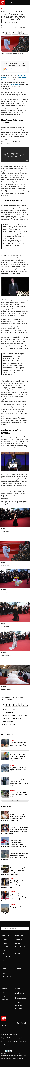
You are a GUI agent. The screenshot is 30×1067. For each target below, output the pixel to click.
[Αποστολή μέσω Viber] (16, 33)
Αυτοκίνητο (6, 980)
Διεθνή (17, 953)
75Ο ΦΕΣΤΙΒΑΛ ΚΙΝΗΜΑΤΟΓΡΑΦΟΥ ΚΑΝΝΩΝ (14, 715)
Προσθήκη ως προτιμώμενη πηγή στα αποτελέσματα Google (16, 69)
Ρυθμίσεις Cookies (6, 1038)
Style (4, 969)
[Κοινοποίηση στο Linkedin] (23, 33)
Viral (3, 960)
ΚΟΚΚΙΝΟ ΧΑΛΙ (6, 718)
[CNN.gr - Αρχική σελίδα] (3, 1018)
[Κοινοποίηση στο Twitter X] (9, 33)
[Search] (26, 928)
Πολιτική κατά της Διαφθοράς (9, 1041)
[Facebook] (18, 1023)
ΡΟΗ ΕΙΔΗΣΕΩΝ (7, 734)
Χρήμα (17, 943)
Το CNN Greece (20, 1009)
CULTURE (4, 8)
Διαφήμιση (4, 1045)
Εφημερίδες (20, 998)
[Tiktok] (25, 1023)
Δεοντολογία (13, 1034)
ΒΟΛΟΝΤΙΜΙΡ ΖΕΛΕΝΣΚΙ (8, 724)
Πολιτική (5, 946)
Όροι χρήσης (4, 1034)
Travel (18, 969)
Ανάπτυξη (18, 940)
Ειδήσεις (9, 2)
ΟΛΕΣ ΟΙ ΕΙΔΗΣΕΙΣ (15, 800)
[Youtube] (6, 1025)
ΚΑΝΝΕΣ (12, 709)
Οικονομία (20, 935)
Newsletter (19, 1005)
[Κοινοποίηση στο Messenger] (13, 33)
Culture (4, 973)
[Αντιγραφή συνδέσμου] (26, 33)
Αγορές (18, 950)
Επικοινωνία (23, 1041)
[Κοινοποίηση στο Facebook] (6, 33)
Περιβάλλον (6, 957)
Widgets (18, 1002)
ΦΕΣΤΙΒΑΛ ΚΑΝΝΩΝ (7, 712)
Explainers (5, 1000)
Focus (4, 989)
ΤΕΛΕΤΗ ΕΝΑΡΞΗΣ (17, 718)
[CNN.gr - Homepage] (2, 2)
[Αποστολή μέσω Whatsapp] (20, 33)
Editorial (4, 993)
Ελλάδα (4, 940)
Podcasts (19, 993)
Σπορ (3, 950)
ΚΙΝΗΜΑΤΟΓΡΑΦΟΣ (7, 721)
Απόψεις (5, 996)
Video (17, 989)
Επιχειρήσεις (20, 946)
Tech (3, 953)
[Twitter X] (22, 1023)
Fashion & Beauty (7, 976)
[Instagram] (3, 1025)
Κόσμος (4, 943)
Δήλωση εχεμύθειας (19, 1038)
